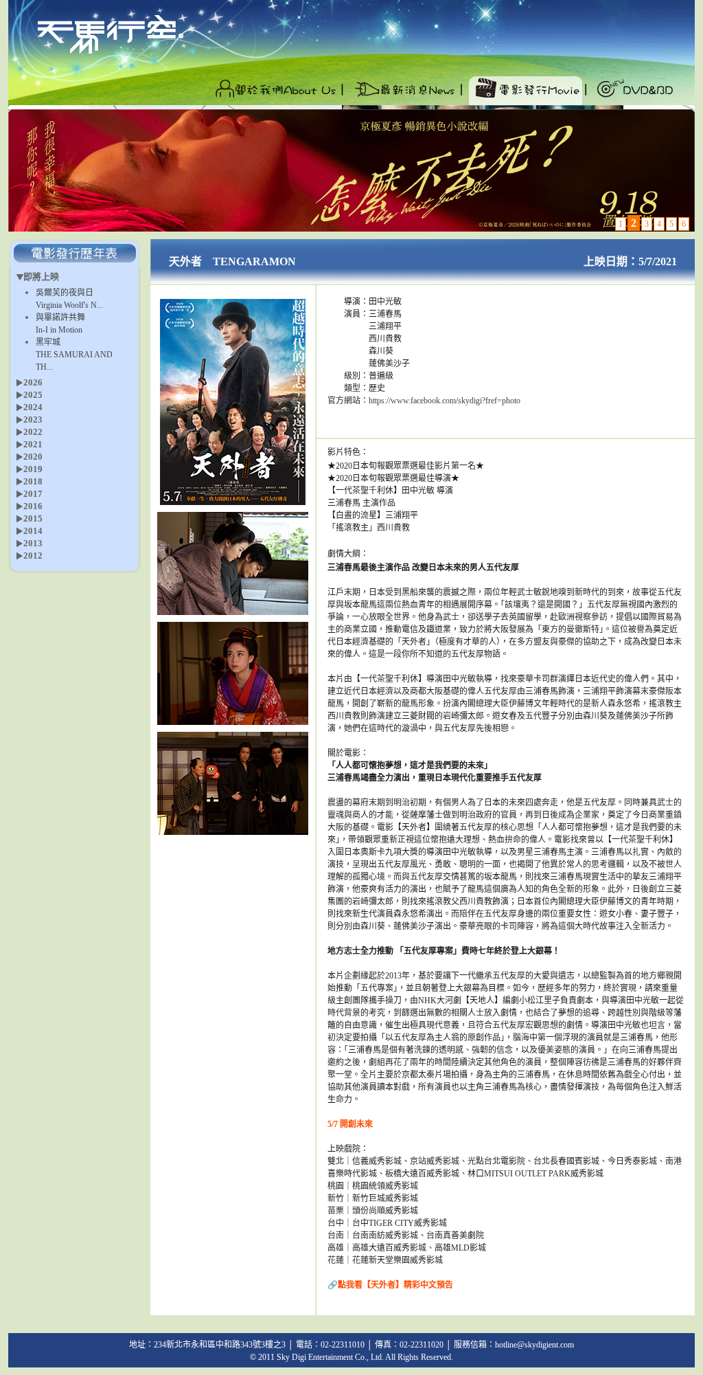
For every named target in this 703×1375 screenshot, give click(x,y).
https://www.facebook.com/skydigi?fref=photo (444, 400)
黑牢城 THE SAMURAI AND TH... (74, 354)
